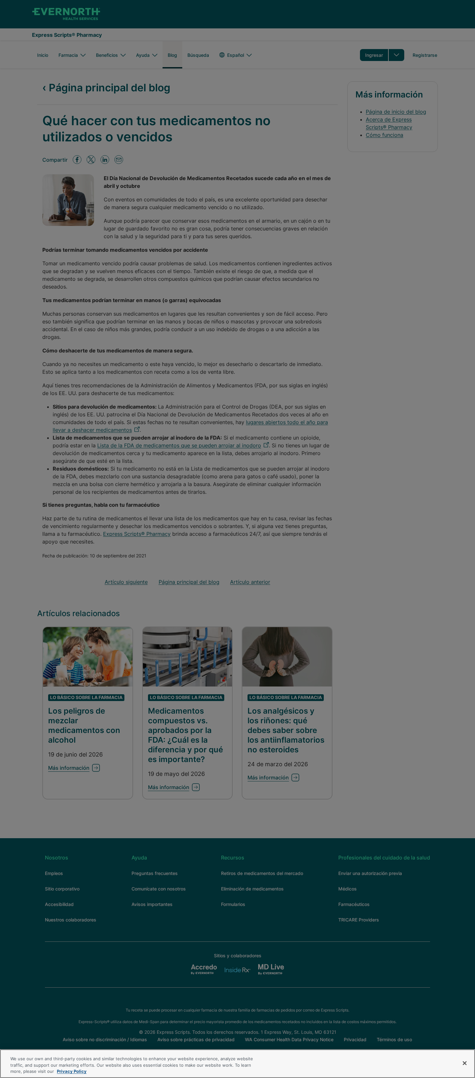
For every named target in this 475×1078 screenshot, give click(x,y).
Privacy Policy (72, 1071)
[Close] (465, 1063)
